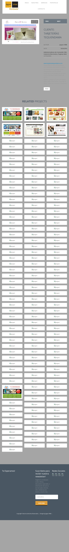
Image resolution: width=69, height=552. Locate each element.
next (59, 21)
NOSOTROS (34, 3)
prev (47, 21)
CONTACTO (41, 9)
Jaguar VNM (48, 513)
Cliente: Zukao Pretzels (56, 112)
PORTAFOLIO (54, 3)
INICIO (27, 3)
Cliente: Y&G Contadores (57, 128)
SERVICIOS (44, 3)
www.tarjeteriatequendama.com (53, 63)
